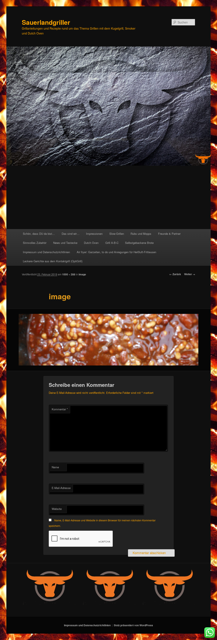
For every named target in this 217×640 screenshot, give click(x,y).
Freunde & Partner (169, 234)
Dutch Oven (91, 243)
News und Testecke (65, 243)
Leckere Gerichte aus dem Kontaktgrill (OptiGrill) (52, 261)
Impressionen (94, 234)
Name (55, 467)
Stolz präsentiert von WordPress (133, 625)
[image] (108, 339)
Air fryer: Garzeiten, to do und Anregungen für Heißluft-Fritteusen (116, 252)
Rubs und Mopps (141, 234)
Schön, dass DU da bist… (39, 234)
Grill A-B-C (111, 243)
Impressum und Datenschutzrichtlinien (46, 252)
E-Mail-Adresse (61, 488)
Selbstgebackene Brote (139, 243)
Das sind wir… (70, 234)
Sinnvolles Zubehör (34, 243)
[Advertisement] (108, 197)
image (82, 274)
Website (57, 509)
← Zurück (175, 274)
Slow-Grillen (116, 234)
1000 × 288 (68, 274)
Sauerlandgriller (46, 22)
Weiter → (189, 274)
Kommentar (60, 409)
